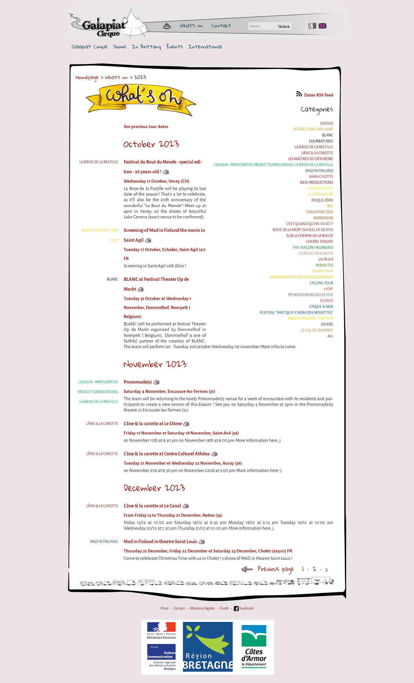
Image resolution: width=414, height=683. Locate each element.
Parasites (324, 265)
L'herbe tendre (319, 241)
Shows (119, 46)
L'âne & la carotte (317, 153)
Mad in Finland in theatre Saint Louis (160, 542)
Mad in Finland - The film (310, 318)
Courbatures (321, 141)
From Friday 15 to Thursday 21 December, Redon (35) (173, 515)
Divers (327, 324)
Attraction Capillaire (313, 129)
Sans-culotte (321, 176)
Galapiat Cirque (90, 46)
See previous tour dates (146, 126)
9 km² (328, 288)
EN (321, 26)
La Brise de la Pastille (314, 147)
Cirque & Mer (321, 306)
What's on (191, 25)
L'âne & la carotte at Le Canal (152, 506)
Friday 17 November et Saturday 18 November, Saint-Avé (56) (181, 433)
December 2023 (154, 488)
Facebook (246, 608)
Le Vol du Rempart (317, 330)
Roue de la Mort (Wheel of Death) (303, 229)
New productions (316, 182)
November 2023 (155, 364)
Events (174, 46)
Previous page (276, 568)
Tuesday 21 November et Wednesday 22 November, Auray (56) (183, 463)
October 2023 (151, 144)
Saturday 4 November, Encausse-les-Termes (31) (169, 391)
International (205, 46)
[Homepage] (126, 25)
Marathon (323, 218)
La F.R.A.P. (326, 259)
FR (311, 26)
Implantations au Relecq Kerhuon (301, 277)
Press (164, 608)
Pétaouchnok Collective (310, 294)
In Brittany (146, 46)
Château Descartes (316, 253)
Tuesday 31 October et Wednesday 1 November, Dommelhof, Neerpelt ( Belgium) (157, 307)
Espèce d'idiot (321, 188)
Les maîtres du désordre (310, 158)
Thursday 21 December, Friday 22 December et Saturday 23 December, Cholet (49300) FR (208, 551)
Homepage (87, 77)
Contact (221, 25)
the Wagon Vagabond (313, 247)
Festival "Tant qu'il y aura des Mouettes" (296, 312)
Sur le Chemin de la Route (309, 235)
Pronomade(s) (138, 382)
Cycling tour (321, 283)
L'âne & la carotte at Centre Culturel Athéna (167, 454)
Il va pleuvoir (320, 194)
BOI (330, 206)
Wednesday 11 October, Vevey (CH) (157, 181)
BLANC (327, 135)
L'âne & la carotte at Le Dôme (153, 424)
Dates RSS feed (318, 95)
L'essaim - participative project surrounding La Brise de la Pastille (273, 164)
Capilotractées (319, 212)
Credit (224, 608)
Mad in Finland (319, 170)
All (330, 336)
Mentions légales (202, 608)
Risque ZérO (322, 200)
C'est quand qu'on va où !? (309, 223)
